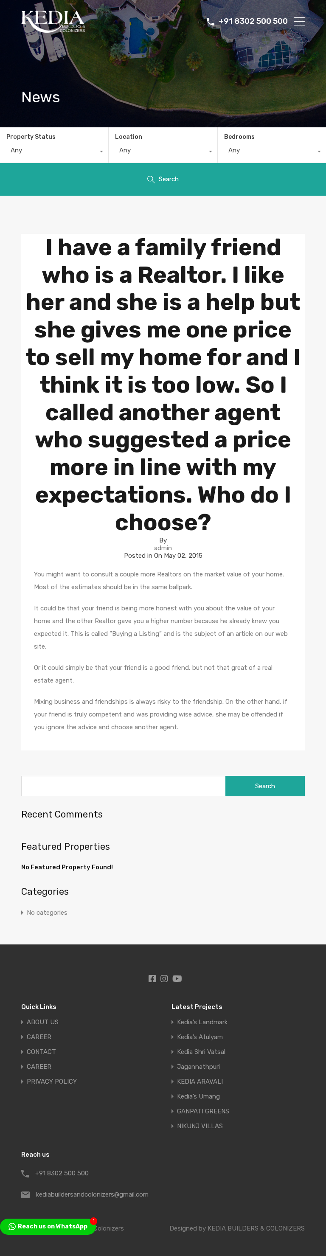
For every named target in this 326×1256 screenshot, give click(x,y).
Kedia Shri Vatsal (201, 1052)
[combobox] (54, 152)
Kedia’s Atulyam (200, 1037)
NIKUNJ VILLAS (200, 1126)
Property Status (31, 136)
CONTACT (41, 1052)
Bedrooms (239, 136)
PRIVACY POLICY (52, 1082)
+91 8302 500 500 (253, 21)
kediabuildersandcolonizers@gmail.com (89, 1194)
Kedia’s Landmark (202, 1022)
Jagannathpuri (198, 1067)
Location (128, 136)
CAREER (39, 1037)
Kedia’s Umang (198, 1096)
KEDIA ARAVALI (200, 1082)
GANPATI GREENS (203, 1111)
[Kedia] (53, 29)
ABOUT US (43, 1022)
